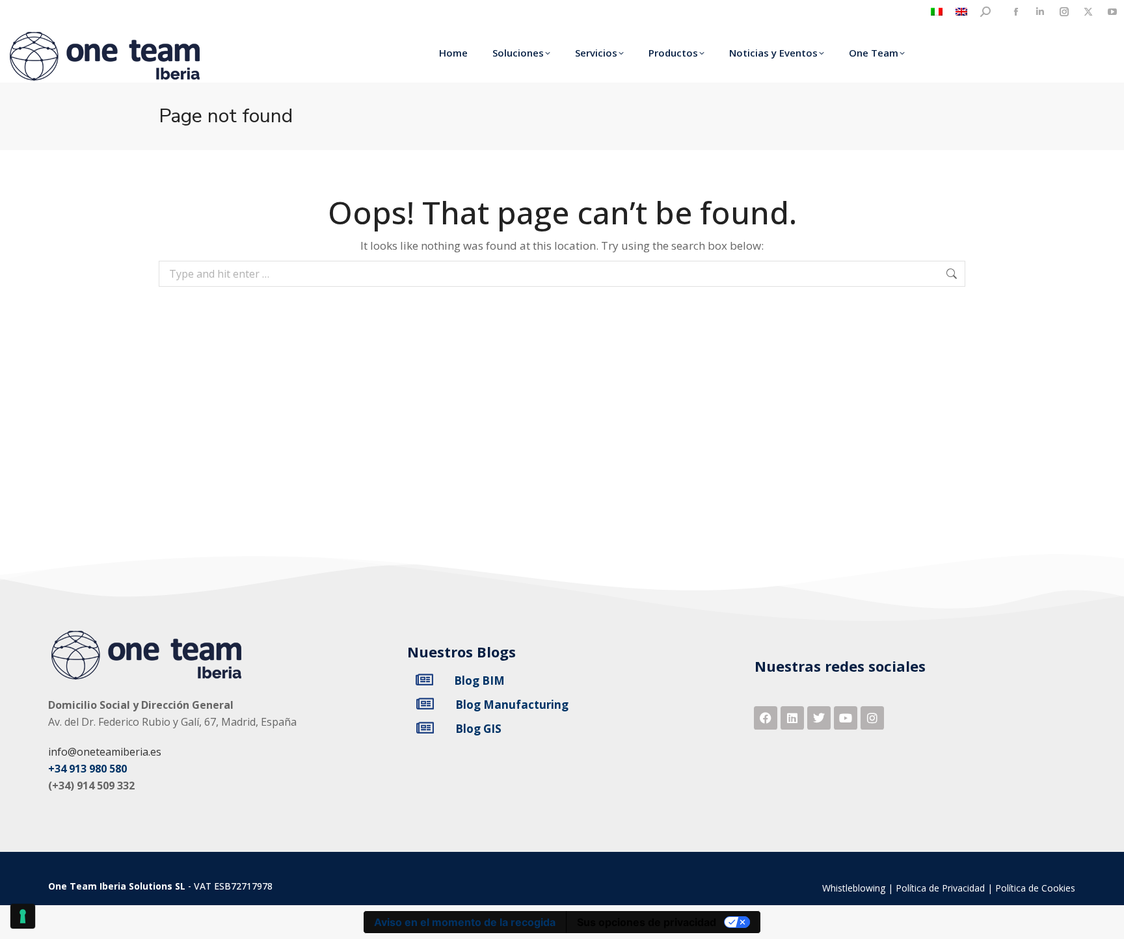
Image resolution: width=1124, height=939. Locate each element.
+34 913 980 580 (87, 768)
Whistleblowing (853, 888)
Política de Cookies (1035, 888)
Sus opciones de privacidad (646, 922)
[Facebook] (765, 718)
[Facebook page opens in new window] (1016, 12)
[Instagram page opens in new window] (1064, 12)
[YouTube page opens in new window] (1112, 12)
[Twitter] (819, 718)
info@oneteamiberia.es (104, 752)
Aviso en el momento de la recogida (464, 922)
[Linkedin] (792, 718)
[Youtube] (845, 718)
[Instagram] (872, 718)
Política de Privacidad (940, 888)
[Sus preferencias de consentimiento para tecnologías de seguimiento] (22, 916)
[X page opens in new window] (1088, 12)
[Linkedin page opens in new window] (1040, 12)
